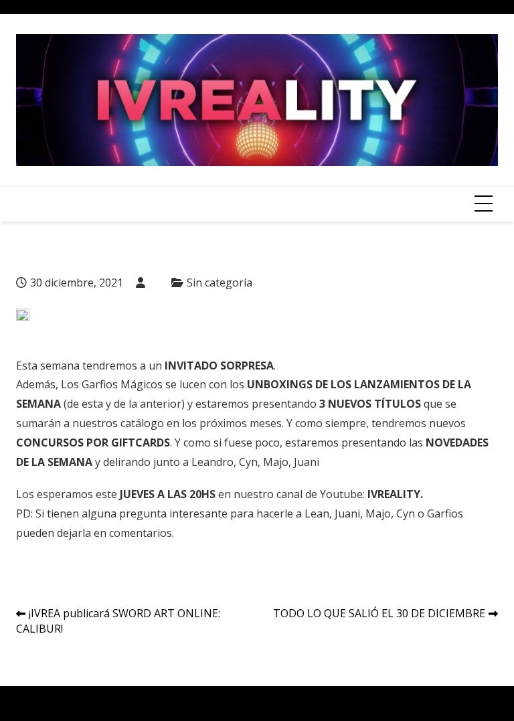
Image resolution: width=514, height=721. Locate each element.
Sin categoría (219, 282)
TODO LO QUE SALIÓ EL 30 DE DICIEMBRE (379, 613)
